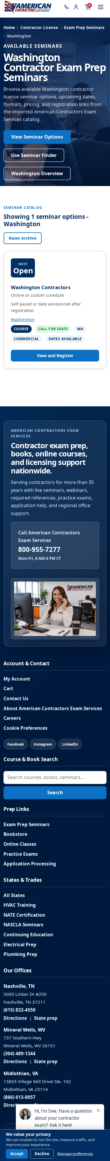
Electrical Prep (20, 945)
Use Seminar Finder (34, 155)
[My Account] (76, 7)
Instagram (43, 744)
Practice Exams (21, 854)
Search (55, 792)
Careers (12, 718)
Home (9, 27)
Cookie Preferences (26, 728)
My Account (17, 679)
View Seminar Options (37, 137)
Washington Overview (37, 173)
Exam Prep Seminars (84, 27)
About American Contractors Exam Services (53, 708)
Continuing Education (28, 935)
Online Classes (20, 844)
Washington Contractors (40, 287)
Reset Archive (22, 238)
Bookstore (15, 834)
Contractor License (39, 27)
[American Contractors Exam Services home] (28, 7)
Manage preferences (75, 1153)
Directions (15, 1018)
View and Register (55, 355)
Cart (8, 689)
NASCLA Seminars (23, 925)
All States (14, 895)
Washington (23, 319)
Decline (42, 1153)
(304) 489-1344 (19, 1054)
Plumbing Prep (20, 954)
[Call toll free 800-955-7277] (66, 7)
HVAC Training (20, 905)
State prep (45, 1018)
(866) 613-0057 (19, 1097)
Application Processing (30, 864)
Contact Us (16, 698)
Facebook (15, 744)
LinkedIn (70, 744)
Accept (16, 1153)
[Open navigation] (100, 7)
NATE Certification (24, 915)
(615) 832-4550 (19, 1010)
